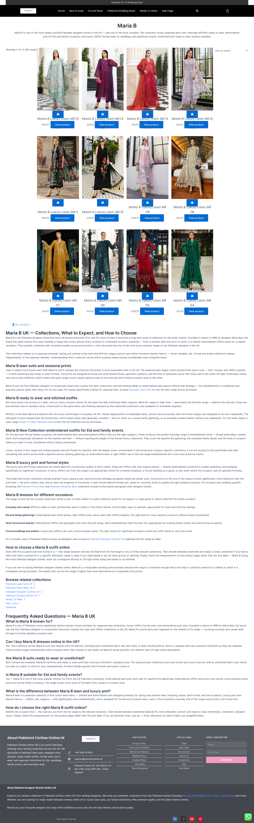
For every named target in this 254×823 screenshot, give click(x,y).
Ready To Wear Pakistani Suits (36, 421)
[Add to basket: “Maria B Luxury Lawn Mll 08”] (192, 202)
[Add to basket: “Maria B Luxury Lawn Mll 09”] (147, 202)
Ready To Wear (148, 11)
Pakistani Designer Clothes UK (107, 539)
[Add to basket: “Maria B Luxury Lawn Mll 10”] (102, 202)
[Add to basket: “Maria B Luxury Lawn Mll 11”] (58, 202)
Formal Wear (95, 11)
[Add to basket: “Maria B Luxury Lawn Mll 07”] (58, 296)
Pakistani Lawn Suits (140, 389)
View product (62, 124)
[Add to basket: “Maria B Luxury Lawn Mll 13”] (147, 114)
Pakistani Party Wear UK (19, 587)
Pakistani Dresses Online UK (21, 595)
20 (26, 324)
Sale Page (167, 11)
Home (61, 11)
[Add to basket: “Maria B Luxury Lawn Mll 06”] (102, 296)
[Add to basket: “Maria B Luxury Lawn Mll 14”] (102, 114)
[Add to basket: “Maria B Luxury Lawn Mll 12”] (192, 114)
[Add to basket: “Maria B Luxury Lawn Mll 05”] (147, 296)
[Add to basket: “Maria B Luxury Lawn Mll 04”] (192, 296)
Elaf (221, 795)
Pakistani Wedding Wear (121, 11)
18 (21, 324)
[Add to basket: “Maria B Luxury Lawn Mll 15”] (58, 114)
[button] (197, 11)
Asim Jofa (11, 603)
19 (24, 324)
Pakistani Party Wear (33, 486)
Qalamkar (11, 607)
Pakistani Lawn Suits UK (19, 583)
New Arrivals (76, 11)
